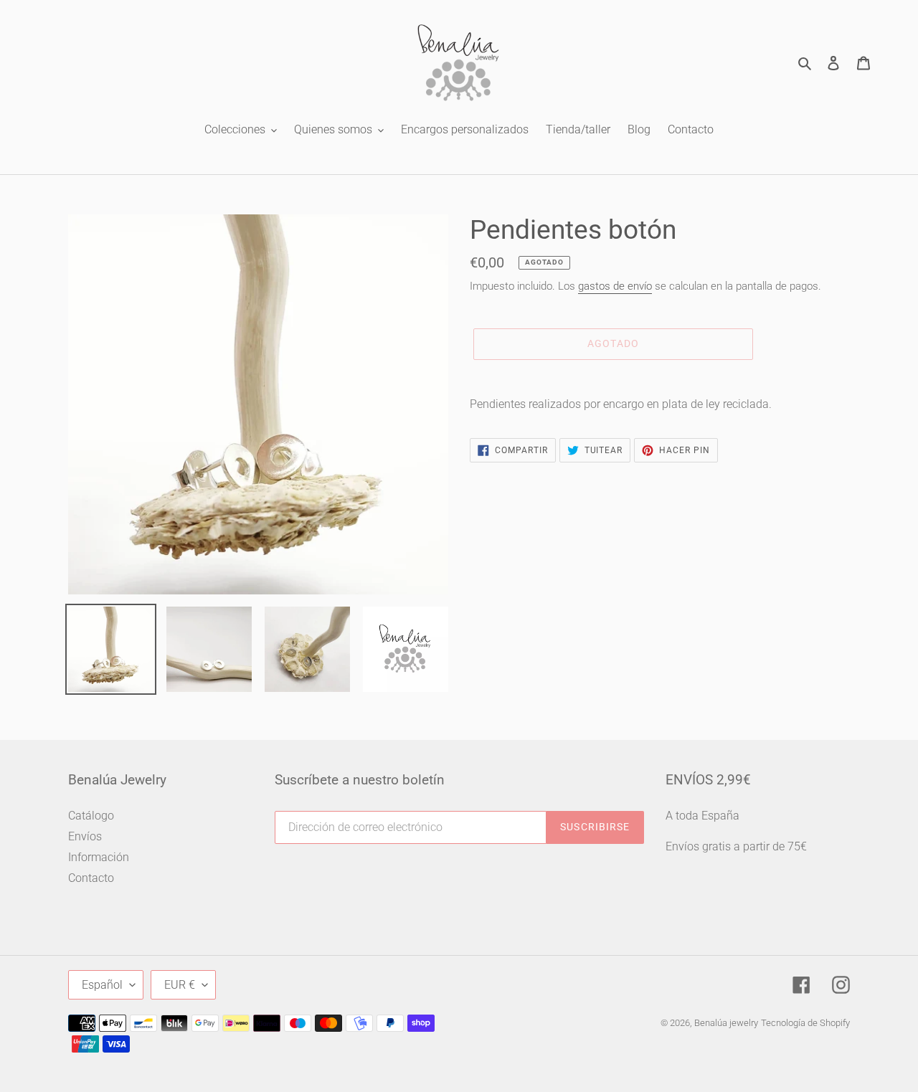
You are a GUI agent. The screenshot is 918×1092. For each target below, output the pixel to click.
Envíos (85, 836)
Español (102, 985)
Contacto (91, 878)
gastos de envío (615, 286)
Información (98, 857)
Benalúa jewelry (726, 1022)
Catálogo (91, 815)
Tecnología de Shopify (805, 1022)
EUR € (179, 985)
